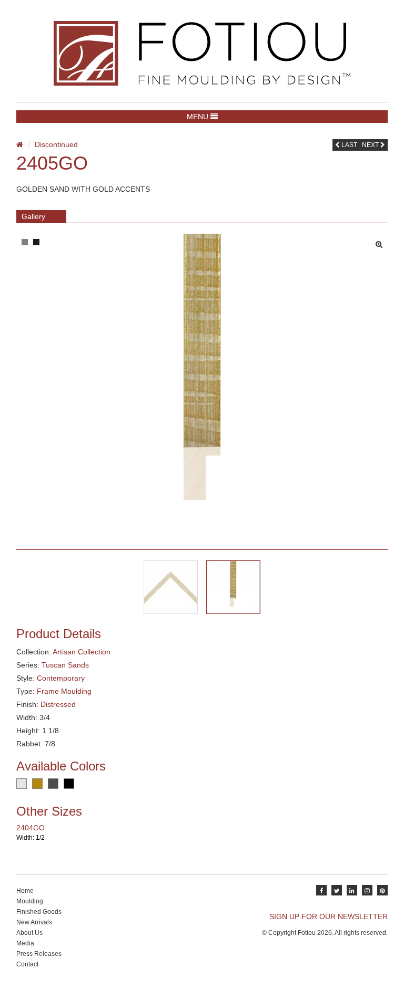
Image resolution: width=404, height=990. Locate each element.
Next (371, 145)
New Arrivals (34, 922)
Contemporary (61, 678)
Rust (37, 783)
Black (69, 783)
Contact (27, 964)
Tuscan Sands (65, 665)
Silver (21, 783)
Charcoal (53, 783)
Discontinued (56, 144)
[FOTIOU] (202, 53)
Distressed (58, 704)
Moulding (29, 901)
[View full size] (382, 241)
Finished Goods (39, 911)
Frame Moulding (64, 691)
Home (25, 890)
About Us (29, 932)
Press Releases (39, 953)
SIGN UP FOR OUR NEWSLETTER (328, 916)
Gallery (33, 216)
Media (25, 943)
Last (348, 145)
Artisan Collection (81, 652)
